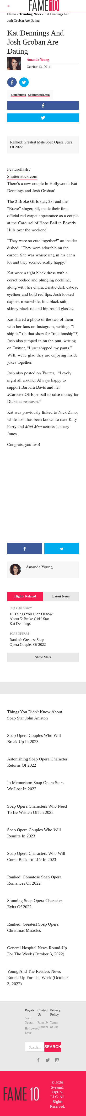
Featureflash (18, 95)
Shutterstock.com (39, 95)
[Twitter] (23, 82)
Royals (29, 1010)
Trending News (30, 14)
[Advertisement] (43, 495)
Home (11, 14)
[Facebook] (11, 82)
